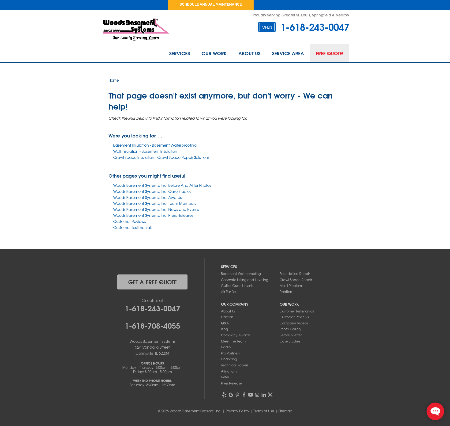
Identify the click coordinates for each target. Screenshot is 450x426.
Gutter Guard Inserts (237, 285)
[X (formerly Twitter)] (270, 395)
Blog (224, 329)
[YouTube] (250, 395)
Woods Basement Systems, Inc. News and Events (156, 209)
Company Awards (235, 335)
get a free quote (152, 281)
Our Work (214, 53)
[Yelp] (224, 395)
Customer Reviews (129, 221)
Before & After (291, 335)
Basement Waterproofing (241, 273)
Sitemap (285, 411)
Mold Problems (291, 285)
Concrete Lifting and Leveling (244, 279)
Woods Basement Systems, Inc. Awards (147, 197)
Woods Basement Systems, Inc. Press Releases (153, 215)
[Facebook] (244, 395)
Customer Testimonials (132, 227)
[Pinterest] (237, 395)
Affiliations (229, 371)
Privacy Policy (237, 411)
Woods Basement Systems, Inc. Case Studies (152, 191)
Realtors (286, 291)
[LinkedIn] (263, 395)
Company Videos (294, 323)
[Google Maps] (231, 395)
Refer (225, 377)
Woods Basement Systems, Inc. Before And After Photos (162, 185)
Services (179, 53)
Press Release (231, 383)
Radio (226, 347)
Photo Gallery (290, 329)
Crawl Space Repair (296, 279)
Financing (229, 359)
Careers (227, 317)
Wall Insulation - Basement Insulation (145, 151)
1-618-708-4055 (152, 325)
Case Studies (290, 341)
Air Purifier (228, 291)
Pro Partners (230, 353)
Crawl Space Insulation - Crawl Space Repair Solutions (161, 157)
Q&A (225, 323)
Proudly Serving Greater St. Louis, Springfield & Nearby (301, 15)
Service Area (288, 53)
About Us (249, 53)
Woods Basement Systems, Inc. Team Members (154, 203)
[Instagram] (257, 395)
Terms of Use (263, 411)
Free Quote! (329, 53)
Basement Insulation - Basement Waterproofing (155, 145)
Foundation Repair (295, 273)
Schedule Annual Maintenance (211, 4)
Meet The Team (233, 341)
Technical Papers (234, 365)
